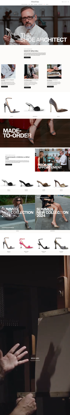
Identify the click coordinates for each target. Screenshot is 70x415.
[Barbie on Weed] (26, 242)
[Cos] (68, 1)
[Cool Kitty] (43, 180)
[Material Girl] (9, 242)
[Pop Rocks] (26, 180)
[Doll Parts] (61, 180)
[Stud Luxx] (9, 180)
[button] (29, 4)
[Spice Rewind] (61, 242)
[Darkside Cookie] (43, 242)
